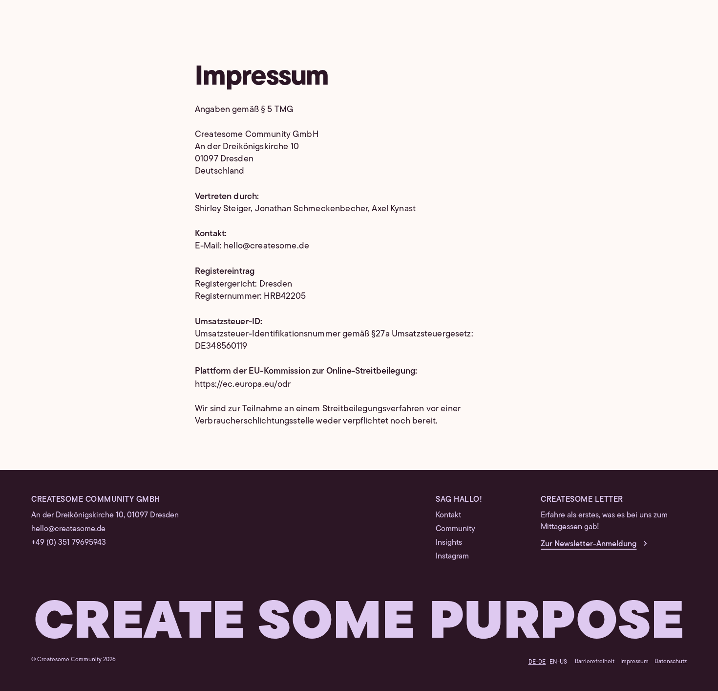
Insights (449, 542)
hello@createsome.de (68, 528)
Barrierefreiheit (594, 661)
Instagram (452, 555)
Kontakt (448, 514)
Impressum (634, 661)
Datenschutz (671, 661)
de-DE (537, 661)
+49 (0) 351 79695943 (68, 542)
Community (455, 528)
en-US (558, 661)
